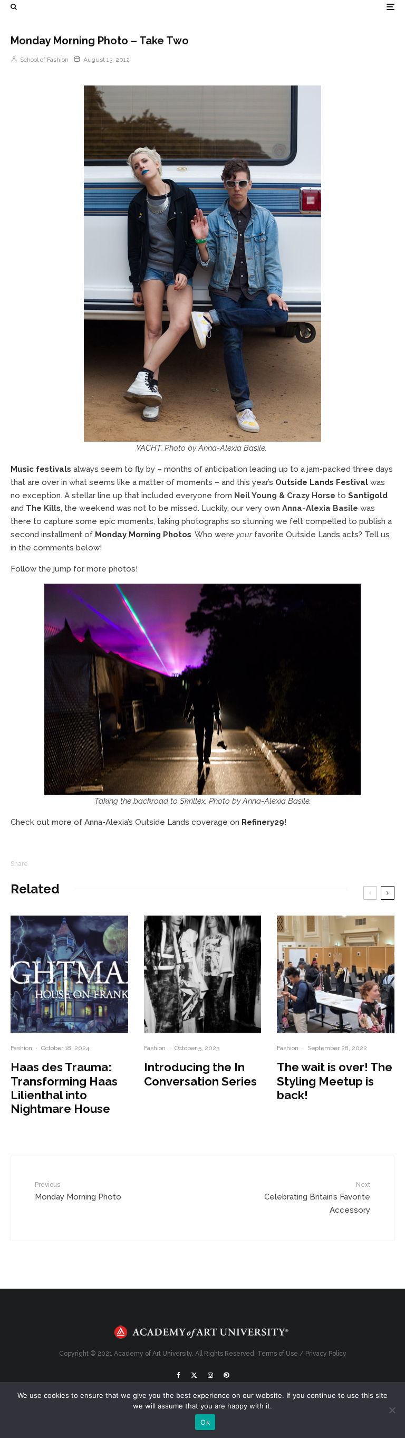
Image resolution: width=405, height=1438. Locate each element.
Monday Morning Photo (78, 1191)
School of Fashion (43, 59)
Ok (205, 1422)
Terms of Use (277, 1353)
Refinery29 (263, 822)
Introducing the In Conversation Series (200, 1074)
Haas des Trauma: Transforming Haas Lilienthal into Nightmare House (64, 1088)
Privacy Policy (325, 1353)
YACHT (148, 448)
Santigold (368, 495)
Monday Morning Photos (143, 534)
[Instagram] (210, 1375)
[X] (194, 1375)
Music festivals (41, 469)
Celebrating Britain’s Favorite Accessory (317, 1198)
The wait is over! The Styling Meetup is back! (334, 1081)
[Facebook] (178, 1375)
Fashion (21, 1048)
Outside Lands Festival (321, 482)
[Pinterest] (226, 1375)
